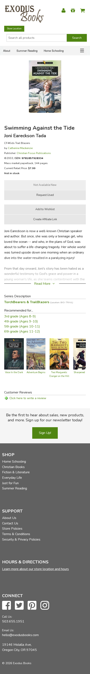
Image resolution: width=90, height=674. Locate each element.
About (6, 51)
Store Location (14, 28)
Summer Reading (27, 51)
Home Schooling (54, 51)
